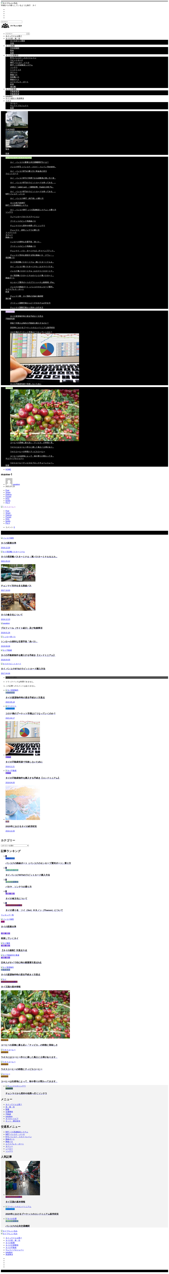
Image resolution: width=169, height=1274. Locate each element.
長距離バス (14, 77)
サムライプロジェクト (19, 106)
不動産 (8, 1114)
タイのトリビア (12, 1119)
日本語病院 (14, 48)
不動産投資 (14, 94)
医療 (12, 53)
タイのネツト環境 (17, 41)
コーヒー (13, 103)
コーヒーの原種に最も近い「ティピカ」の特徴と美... (32, 443)
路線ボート (14, 79)
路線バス (13, 75)
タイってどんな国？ (14, 36)
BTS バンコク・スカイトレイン (23, 58)
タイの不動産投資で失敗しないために (25, 384)
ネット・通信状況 (13, 1121)
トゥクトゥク (15, 70)
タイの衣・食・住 (13, 38)
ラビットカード (16, 60)
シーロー (9, 1149)
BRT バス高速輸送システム (21, 65)
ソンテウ (13, 67)
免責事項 (9, 1254)
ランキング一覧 (7, 915)
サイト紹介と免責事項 (15, 98)
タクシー (13, 72)
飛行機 (13, 87)
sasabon (9, 96)
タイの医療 (10, 46)
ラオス (8, 101)
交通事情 (9, 1112)
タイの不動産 (11, 89)
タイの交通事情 (12, 55)
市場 (12, 43)
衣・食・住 (10, 1107)
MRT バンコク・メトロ (19, 63)
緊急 (12, 51)
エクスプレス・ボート (19, 82)
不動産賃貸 (14, 91)
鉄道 (12, 84)
